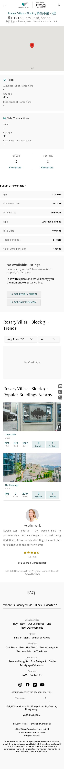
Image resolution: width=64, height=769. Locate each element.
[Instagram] (20, 684)
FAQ (24, 675)
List (49, 623)
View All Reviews (32, 574)
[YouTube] (42, 684)
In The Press (40, 651)
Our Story (11, 647)
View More (15, 167)
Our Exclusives (36, 623)
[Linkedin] (34, 684)
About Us (32, 643)
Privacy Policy (20, 723)
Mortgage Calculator (32, 665)
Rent (22, 623)
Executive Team (28, 647)
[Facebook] (27, 684)
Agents (32, 633)
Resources (32, 657)
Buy (15, 623)
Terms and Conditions (40, 723)
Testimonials (24, 651)
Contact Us (36, 675)
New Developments (32, 627)
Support (32, 671)
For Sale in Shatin (25, 302)
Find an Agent (22, 637)
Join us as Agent (41, 637)
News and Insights (18, 661)
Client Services (32, 620)
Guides (52, 661)
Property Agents (49, 647)
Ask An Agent (38, 661)
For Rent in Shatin (25, 294)
